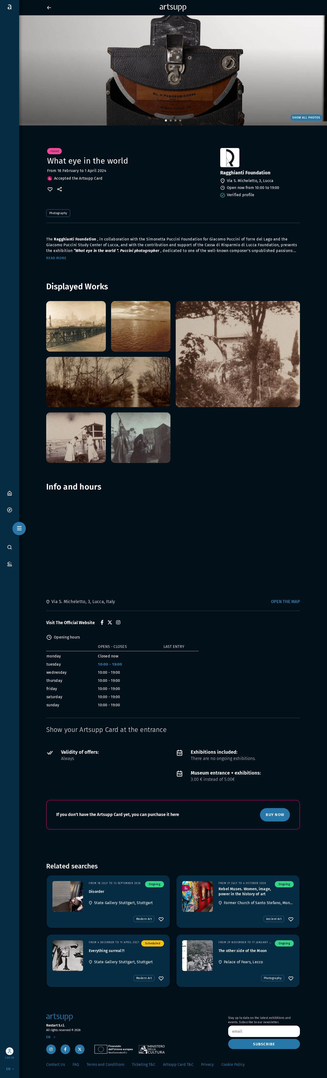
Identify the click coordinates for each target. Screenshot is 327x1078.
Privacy (207, 1064)
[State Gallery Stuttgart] (67, 896)
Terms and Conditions (105, 1064)
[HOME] (9, 493)
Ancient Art (274, 919)
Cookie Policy (233, 1064)
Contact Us (55, 1064)
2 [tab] (170, 120)
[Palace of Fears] (197, 955)
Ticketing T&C (143, 1064)
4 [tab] (180, 120)
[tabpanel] (163, 70)
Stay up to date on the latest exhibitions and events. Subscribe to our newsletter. (259, 1020)
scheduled (152, 943)
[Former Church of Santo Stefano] (197, 896)
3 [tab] (175, 120)
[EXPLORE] (9, 509)
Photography (58, 213)
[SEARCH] (9, 547)
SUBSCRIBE (264, 1044)
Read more (56, 258)
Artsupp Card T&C (178, 1064)
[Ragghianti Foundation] (259, 157)
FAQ (76, 1064)
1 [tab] (166, 120)
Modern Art (144, 919)
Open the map (285, 601)
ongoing (154, 884)
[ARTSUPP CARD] (9, 563)
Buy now (275, 814)
